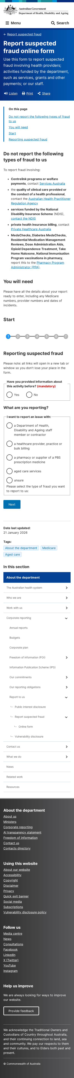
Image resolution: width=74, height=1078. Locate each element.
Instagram (10, 971)
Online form (26, 726)
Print (29, 93)
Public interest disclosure (30, 706)
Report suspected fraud (24, 34)
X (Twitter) (11, 960)
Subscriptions (13, 907)
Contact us (13, 746)
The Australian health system (24, 587)
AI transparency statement (22, 832)
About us (9, 816)
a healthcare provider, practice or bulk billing (38, 446)
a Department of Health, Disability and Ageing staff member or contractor (33, 430)
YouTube (9, 965)
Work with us (14, 607)
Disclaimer (10, 885)
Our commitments (20, 677)
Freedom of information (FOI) (27, 657)
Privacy (8, 891)
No (36, 395)
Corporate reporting (18, 617)
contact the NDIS (23, 218)
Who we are (13, 597)
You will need (18, 127)
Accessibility (12, 875)
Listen (13, 93)
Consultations (13, 944)
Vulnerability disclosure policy (24, 912)
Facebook (10, 949)
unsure (19, 480)
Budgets (14, 637)
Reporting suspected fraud (28, 139)
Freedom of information (20, 838)
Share (46, 93)
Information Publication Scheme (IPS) (32, 667)
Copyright (10, 880)
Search (63, 23)
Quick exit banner (16, 896)
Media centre (12, 933)
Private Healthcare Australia (31, 229)
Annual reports (18, 627)
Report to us (17, 697)
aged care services (27, 471)
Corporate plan (18, 647)
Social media (12, 901)
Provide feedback (21, 1011)
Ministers (9, 822)
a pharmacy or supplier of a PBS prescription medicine (37, 460)
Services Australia (52, 183)
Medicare (49, 548)
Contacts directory (17, 848)
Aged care (12, 554)
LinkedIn (9, 955)
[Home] (37, 9)
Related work (14, 776)
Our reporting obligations (24, 687)
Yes (16, 395)
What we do (13, 756)
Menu (15, 23)
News (9, 766)
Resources (12, 786)
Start (12, 133)
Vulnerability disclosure (29, 736)
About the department (21, 548)
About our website (16, 870)
